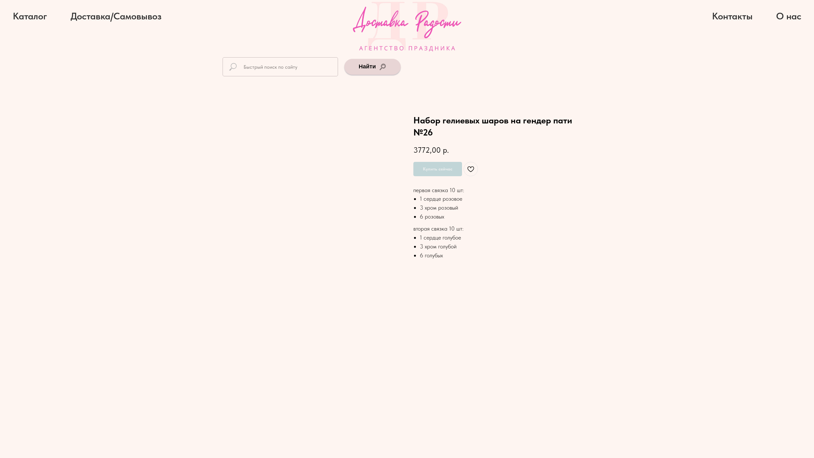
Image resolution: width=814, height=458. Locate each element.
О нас (788, 16)
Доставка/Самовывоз (116, 16)
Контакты (732, 16)
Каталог (30, 16)
